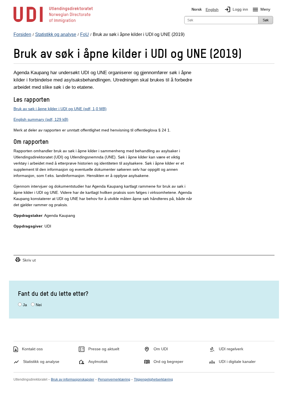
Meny (261, 9)
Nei (39, 305)
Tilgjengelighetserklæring (153, 379)
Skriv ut (25, 260)
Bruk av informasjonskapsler (72, 379)
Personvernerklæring (114, 379)
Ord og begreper (168, 361)
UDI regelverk (231, 349)
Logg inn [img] (236, 9)
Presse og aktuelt (103, 349)
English (212, 9)
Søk (266, 20)
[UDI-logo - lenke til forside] (53, 22)
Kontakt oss (32, 349)
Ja (25, 305)
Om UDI (161, 349)
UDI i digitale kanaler (237, 361)
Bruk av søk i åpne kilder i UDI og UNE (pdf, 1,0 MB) (60, 108)
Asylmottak (98, 361)
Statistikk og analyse (41, 361)
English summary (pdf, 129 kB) (41, 119)
